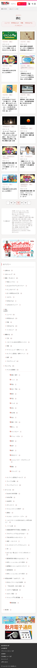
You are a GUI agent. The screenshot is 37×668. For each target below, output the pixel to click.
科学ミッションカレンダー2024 (17, 562)
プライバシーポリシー (6, 651)
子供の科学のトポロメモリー (16, 537)
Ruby (23, 215)
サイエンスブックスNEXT (15, 509)
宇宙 (27, 210)
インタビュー (18, 25)
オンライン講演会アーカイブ (16, 477)
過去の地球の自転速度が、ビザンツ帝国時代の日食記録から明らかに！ (27, 48)
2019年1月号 (22, 227)
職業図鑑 (14, 602)
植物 (13, 222)
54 (25, 203)
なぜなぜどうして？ (13, 304)
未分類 (8, 609)
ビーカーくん (15, 212)
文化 (13, 408)
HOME (5, 9)
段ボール (14, 214)
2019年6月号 (15, 220)
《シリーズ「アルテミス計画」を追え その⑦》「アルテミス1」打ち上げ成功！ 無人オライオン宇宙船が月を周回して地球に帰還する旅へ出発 (9, 136)
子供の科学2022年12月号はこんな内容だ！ (9, 190)
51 (15, 203)
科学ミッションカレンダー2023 (17, 573)
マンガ (14, 403)
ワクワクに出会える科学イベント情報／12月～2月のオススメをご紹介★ (9, 48)
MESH (28, 230)
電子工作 (21, 214)
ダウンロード (12, 505)
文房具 (26, 217)
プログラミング (12, 361)
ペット (14, 379)
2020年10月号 (25, 220)
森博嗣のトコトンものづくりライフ (18, 566)
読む (11, 41)
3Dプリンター (15, 232)
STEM (16, 225)
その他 (28, 219)
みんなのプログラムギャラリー (17, 285)
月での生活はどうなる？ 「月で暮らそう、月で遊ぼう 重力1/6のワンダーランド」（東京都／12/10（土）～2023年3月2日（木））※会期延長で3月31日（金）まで (9, 105)
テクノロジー (16, 431)
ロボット (28, 215)
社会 (13, 417)
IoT (18, 214)
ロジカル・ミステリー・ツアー (17, 516)
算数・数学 (15, 375)
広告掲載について (5, 656)
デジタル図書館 (12, 369)
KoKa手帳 (11, 497)
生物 (22, 219)
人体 (13, 225)
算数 (32, 217)
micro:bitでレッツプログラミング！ (23, 222)
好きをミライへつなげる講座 (16, 582)
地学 (16, 219)
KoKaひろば (11, 301)
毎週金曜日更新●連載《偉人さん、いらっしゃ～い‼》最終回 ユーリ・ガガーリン (9, 165)
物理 (13, 219)
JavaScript (14, 217)
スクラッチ (18, 210)
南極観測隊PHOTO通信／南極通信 (18, 530)
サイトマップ (4, 659)
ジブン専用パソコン (17, 215)
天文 (13, 227)
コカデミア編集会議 (14, 590)
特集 (22, 23)
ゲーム (23, 210)
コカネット (13, 666)
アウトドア (15, 471)
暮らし (14, 427)
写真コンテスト (12, 282)
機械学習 (21, 217)
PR (31, 225)
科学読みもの (15, 23)
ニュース (7, 23)
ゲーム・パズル (16, 436)
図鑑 (13, 466)
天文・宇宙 (15, 389)
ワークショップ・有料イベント (17, 349)
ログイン (13, 3)
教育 (13, 394)
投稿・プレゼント (11, 278)
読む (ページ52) (14, 9)
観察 (9, 357)
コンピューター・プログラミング (20, 461)
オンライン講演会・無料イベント (17, 353)
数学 (25, 219)
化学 (19, 219)
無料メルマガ (22, 4)
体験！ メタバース (13, 541)
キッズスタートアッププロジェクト (18, 545)
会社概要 (3, 648)
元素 (29, 225)
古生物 (13, 210)
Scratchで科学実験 (13, 493)
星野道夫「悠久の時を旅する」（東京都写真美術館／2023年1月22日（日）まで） (27, 102)
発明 (13, 224)
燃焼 (29, 217)
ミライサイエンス (22, 225)
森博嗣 (16, 227)
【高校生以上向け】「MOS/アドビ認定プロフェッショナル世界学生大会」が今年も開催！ (27, 76)
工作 (9, 338)
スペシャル (9, 489)
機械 (27, 227)
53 (22, 203)
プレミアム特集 (12, 481)
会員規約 (3, 653)
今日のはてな (28, 23)
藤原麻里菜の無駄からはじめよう (17, 558)
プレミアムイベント (14, 485)
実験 (9, 346)
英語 (20, 220)
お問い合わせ (4, 661)
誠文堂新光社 (4, 645)
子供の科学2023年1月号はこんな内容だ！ (9, 71)
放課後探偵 (11, 570)
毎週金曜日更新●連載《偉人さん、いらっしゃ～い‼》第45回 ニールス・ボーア (27, 193)
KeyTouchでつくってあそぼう (19, 230)
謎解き (10, 512)
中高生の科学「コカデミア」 (27, 68)
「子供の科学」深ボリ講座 (15, 586)
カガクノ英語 (12, 593)
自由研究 (10, 501)
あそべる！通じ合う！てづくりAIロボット (19, 553)
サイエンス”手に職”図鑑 (15, 597)
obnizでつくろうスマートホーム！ (20, 228)
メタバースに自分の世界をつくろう (18, 342)
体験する (9, 334)
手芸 (13, 398)
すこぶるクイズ (12, 289)
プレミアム (5, 158)
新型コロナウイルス (24, 212)
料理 (13, 441)
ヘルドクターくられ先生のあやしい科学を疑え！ (18, 521)
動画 (31, 220)
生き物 (14, 412)
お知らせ (8, 270)
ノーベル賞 (11, 526)
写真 (13, 384)
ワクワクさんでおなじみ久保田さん (23, 224)
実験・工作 (15, 422)
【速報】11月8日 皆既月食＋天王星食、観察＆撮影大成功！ (27, 135)
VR (9, 549)
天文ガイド (15, 455)
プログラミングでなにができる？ (17, 533)
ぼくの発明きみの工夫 (14, 293)
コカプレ (10, 297)
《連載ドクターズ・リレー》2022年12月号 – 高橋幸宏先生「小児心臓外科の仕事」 (27, 164)
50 (11, 203)
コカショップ (10, 274)
